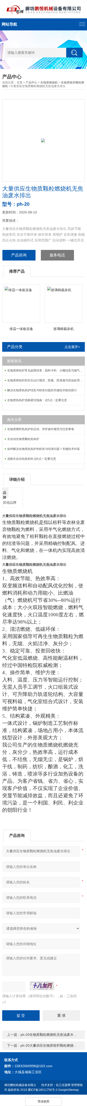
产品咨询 (19, 255)
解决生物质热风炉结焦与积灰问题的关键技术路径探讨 (42, 390)
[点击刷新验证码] (42, 986)
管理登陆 (77, 1085)
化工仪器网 (63, 1085)
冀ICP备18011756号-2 (43, 1090)
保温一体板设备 (21, 329)
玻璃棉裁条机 (63, 329)
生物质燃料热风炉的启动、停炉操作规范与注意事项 (40, 429)
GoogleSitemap (68, 1090)
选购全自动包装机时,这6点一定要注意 (31, 458)
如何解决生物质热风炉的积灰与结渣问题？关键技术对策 (43, 449)
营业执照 (43, 1101)
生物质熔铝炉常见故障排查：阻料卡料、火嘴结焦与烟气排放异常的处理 (46, 370)
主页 (19, 82)
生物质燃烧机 (49, 82)
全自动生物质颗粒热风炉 (23, 439)
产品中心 (31, 82)
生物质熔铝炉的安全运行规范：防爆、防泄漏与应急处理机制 (46, 380)
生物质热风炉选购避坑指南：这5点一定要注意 (37, 400)
